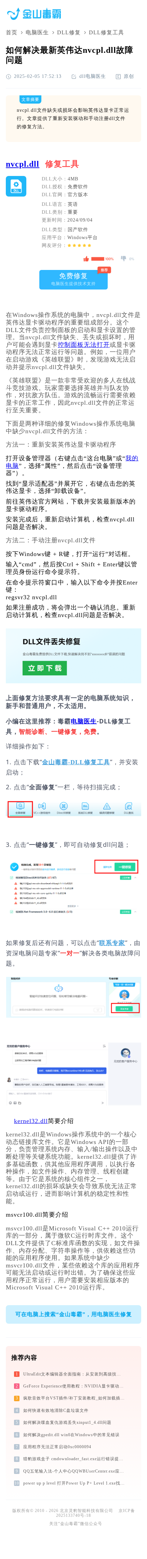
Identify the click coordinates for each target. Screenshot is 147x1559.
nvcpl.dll (22, 164)
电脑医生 (37, 32)
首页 (11, 32)
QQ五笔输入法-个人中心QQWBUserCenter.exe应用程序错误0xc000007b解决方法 (74, 1471)
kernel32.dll (31, 1121)
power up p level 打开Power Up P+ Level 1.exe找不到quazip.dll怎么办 (74, 1483)
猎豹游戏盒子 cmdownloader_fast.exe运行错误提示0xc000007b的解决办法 (74, 1458)
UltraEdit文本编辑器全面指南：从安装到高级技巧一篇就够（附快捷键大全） (74, 1374)
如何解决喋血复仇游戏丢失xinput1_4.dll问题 (67, 1422)
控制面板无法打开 (84, 344)
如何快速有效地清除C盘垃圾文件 (56, 1410)
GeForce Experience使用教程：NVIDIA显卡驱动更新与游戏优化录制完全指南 (74, 1386)
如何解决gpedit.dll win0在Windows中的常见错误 (71, 1434)
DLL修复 (69, 32)
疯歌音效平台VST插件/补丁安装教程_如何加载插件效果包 (74, 1398)
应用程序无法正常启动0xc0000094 (57, 1446)
